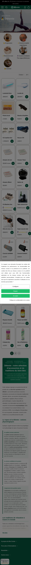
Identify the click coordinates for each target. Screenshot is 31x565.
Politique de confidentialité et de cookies (20, 300)
